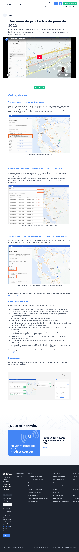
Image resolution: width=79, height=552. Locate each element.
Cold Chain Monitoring (59, 498)
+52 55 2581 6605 (69, 6)
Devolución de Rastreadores (48, 4)
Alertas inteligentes (33, 495)
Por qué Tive (7, 4)
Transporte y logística (58, 486)
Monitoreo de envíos (33, 501)
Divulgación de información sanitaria (41, 547)
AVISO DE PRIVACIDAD (57, 547)
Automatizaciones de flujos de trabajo (38, 498)
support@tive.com (13, 352)
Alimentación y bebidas (59, 476)
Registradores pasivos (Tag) (35, 479)
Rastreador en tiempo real (35, 476)
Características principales (35, 492)
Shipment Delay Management (61, 501)
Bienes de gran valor (58, 479)
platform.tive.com (13, 295)
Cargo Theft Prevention (59, 495)
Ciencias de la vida (58, 483)
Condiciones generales (70, 547)
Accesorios (31, 483)
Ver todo (55, 489)
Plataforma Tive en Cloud (35, 489)
